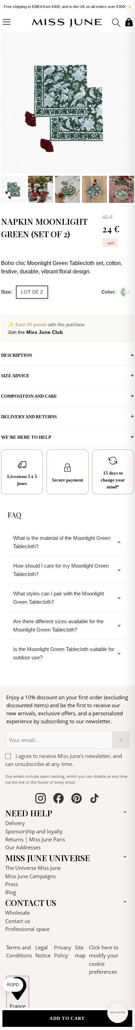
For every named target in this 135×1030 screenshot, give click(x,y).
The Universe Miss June (33, 867)
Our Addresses (22, 847)
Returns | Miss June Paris (35, 839)
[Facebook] (58, 799)
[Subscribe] (121, 740)
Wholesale (17, 912)
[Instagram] (40, 799)
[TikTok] (94, 799)
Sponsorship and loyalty (34, 831)
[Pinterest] (76, 799)
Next (127, 116)
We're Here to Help (26, 437)
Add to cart (67, 1018)
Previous (8, 116)
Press (11, 884)
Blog (10, 892)
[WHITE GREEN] (124, 292)
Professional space (27, 928)
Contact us (17, 920)
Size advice (15, 375)
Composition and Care (29, 396)
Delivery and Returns (29, 416)
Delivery (15, 822)
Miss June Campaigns (30, 876)
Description (16, 355)
